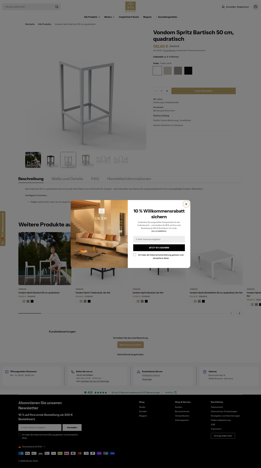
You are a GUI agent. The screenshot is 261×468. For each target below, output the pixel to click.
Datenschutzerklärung (160, 255)
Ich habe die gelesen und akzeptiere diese (161, 256)
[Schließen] (186, 204)
